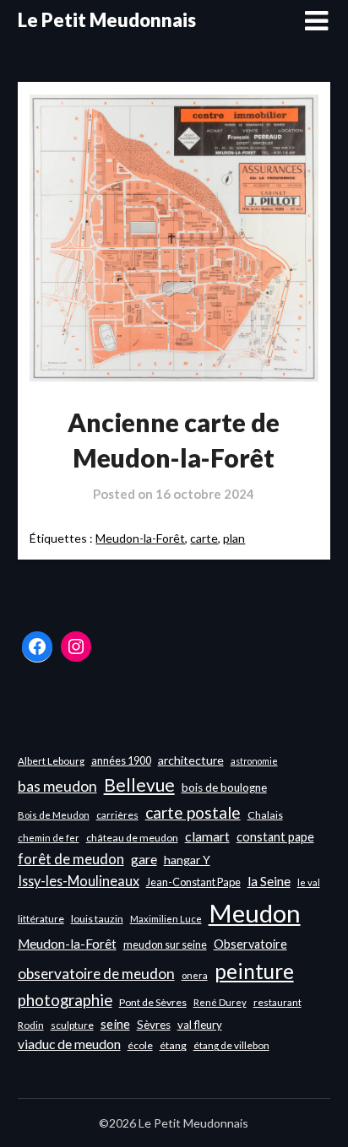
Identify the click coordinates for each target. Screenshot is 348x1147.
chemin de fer (48, 837)
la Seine (269, 881)
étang (173, 1045)
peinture (254, 971)
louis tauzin (97, 918)
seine (115, 1023)
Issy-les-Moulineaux (78, 881)
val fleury (199, 1024)
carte (204, 538)
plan (234, 538)
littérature (41, 918)
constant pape (275, 837)
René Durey (220, 1002)
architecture (191, 760)
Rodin (31, 1025)
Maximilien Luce (166, 918)
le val (308, 882)
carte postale (193, 812)
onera (195, 975)
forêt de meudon (71, 859)
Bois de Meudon (54, 814)
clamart (207, 836)
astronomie (254, 760)
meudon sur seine (165, 944)
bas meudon (57, 786)
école (140, 1045)
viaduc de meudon (69, 1044)
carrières (117, 815)
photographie (65, 1000)
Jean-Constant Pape (193, 882)
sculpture (72, 1025)
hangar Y (187, 859)
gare (144, 859)
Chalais (265, 815)
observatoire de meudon (96, 973)
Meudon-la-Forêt (140, 538)
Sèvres (154, 1024)
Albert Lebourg (51, 761)
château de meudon (132, 837)
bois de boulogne (224, 787)
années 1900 (121, 760)
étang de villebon (231, 1045)
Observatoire (250, 944)
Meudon (255, 913)
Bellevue (139, 784)
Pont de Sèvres (153, 1002)
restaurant (277, 1002)
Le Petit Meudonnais (107, 19)
